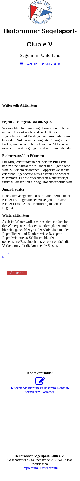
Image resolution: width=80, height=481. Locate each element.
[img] (40, 12)
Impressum (30, 468)
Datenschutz (49, 468)
